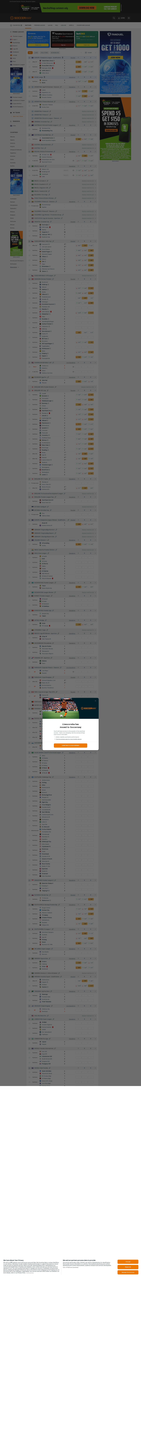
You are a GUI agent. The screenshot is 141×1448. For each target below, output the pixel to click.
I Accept (127, 1261)
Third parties (30, 1272)
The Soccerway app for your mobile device (69, 739)
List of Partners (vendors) (70, 1267)
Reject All (128, 1267)
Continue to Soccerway (70, 745)
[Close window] (95, 700)
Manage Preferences (128, 1272)
